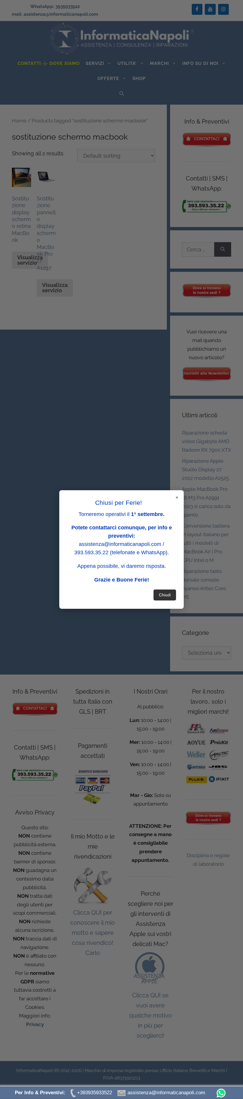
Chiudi (165, 594)
